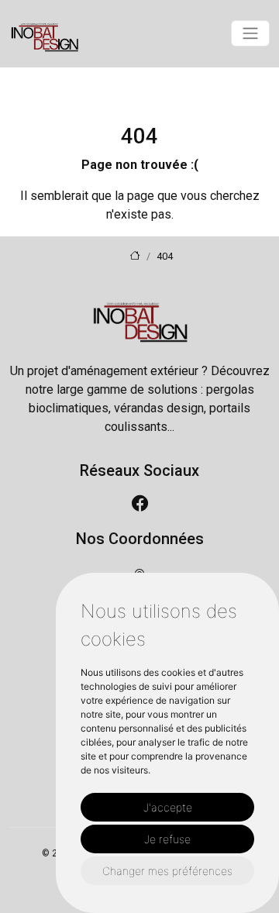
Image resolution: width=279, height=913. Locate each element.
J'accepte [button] (167, 807)
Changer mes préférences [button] (167, 870)
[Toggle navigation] (250, 33)
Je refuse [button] (167, 839)
